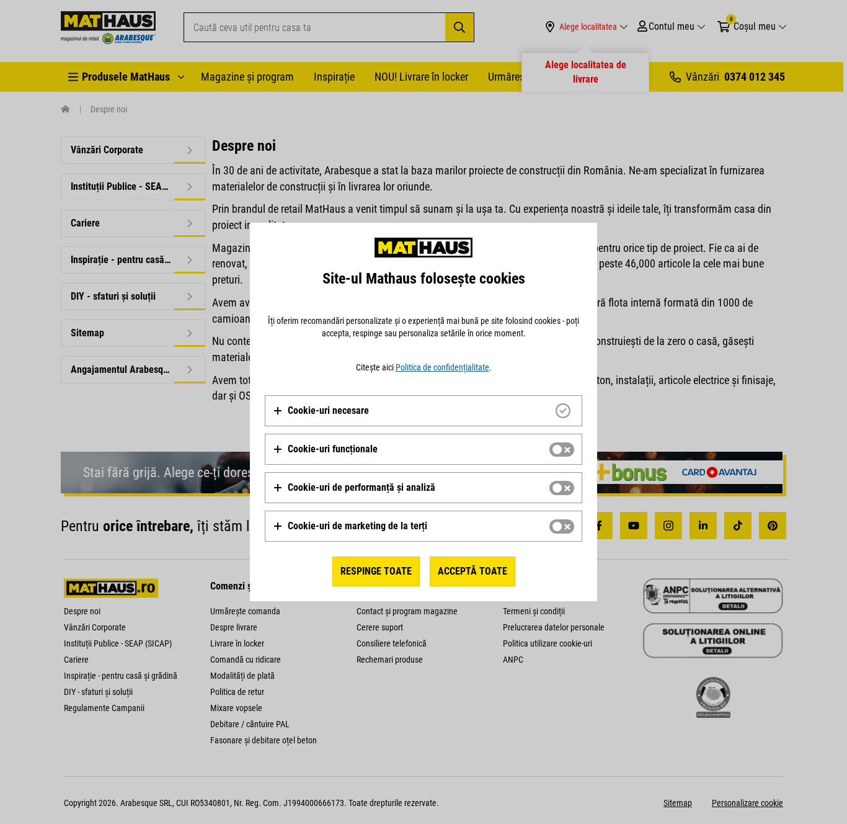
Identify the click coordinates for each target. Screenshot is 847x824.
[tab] (423, 411)
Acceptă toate (472, 571)
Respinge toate (376, 571)
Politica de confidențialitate (442, 367)
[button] (321, 410)
